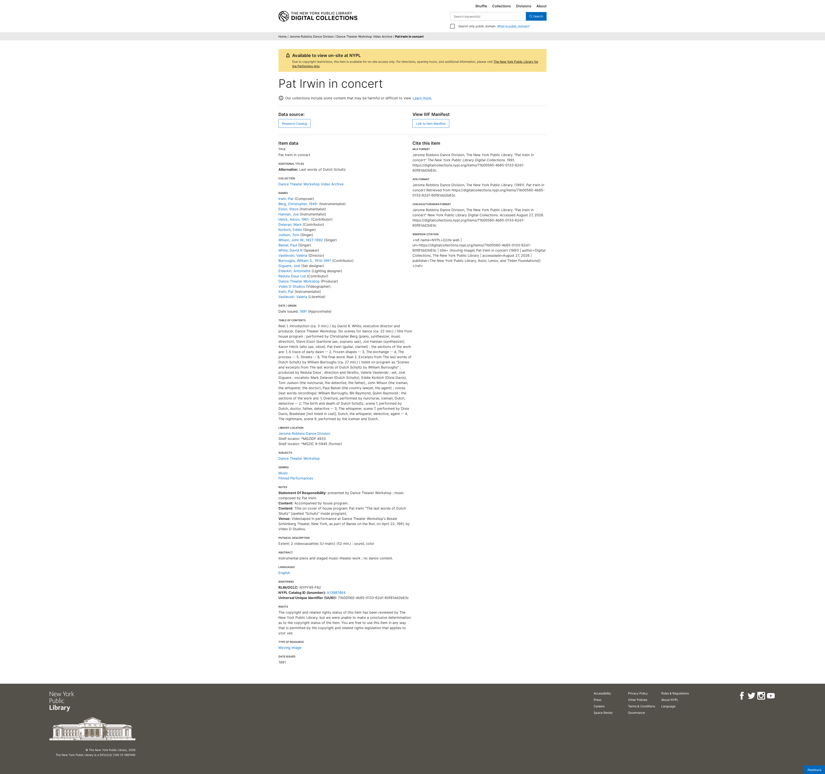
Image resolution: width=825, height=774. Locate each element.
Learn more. (422, 98)
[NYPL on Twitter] (751, 696)
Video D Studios (291, 286)
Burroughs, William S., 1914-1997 (304, 260)
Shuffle (481, 6)
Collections (501, 6)
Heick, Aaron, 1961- (294, 219)
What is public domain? (513, 26)
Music (283, 473)
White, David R (290, 250)
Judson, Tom (288, 235)
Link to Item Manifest (431, 123)
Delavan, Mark (290, 224)
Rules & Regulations (675, 693)
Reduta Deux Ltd (292, 276)
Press (597, 700)
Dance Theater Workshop (299, 281)
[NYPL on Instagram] (761, 696)
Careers (599, 706)
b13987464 (336, 592)
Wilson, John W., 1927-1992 (300, 240)
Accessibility (602, 693)
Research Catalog (294, 123)
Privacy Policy (638, 693)
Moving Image (289, 647)
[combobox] (488, 16)
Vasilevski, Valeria (292, 255)
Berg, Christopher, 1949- (298, 204)
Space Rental (603, 712)
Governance (636, 712)
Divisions (523, 6)
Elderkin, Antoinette (294, 271)
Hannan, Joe (288, 214)
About (541, 6)
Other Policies (637, 700)
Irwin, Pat (285, 199)
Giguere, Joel (289, 266)
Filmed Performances (295, 478)
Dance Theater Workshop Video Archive (311, 184)
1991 (303, 311)
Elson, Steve (288, 209)
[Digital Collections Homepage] (317, 16)
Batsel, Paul (287, 245)
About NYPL (669, 700)
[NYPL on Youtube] (771, 696)
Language (668, 706)
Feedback (815, 770)
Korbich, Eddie (290, 229)
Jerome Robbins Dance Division (304, 433)
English (284, 573)
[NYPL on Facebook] (742, 696)
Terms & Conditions (641, 706)
